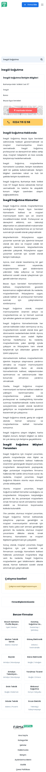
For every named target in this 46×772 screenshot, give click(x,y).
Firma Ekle (32, 4)
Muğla (30, 662)
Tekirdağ (34, 707)
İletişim (23, 755)
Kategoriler (23, 740)
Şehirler (23, 745)
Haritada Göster (24, 110)
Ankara (34, 645)
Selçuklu (37, 692)
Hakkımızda (23, 750)
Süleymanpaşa (34, 709)
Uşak (8, 627)
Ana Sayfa (23, 735)
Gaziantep (34, 627)
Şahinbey (34, 630)
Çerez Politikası (23, 769)
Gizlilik (23, 764)
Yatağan (37, 662)
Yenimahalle (34, 647)
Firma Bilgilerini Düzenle (23, 602)
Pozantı (15, 707)
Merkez (14, 627)
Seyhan (15, 645)
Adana (7, 645)
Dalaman (15, 692)
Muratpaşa (15, 662)
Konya (30, 692)
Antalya (6, 662)
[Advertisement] (23, 32)
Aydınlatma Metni (23, 759)
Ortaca (38, 677)
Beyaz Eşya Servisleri (12, 100)
